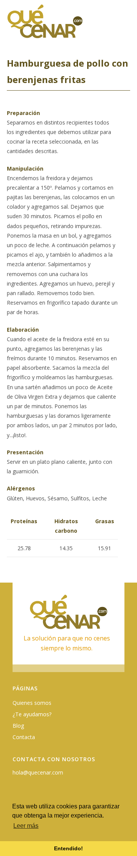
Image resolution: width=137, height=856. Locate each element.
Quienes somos (32, 702)
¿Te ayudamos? (32, 714)
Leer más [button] (25, 825)
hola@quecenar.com (38, 772)
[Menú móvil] (125, 25)
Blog (18, 725)
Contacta (24, 737)
